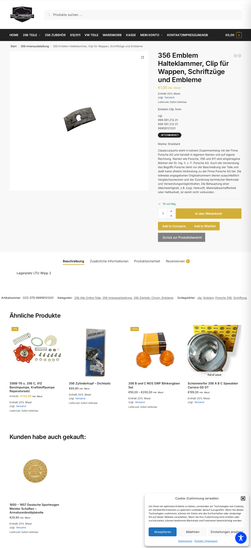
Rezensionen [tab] (177, 261)
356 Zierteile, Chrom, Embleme (153, 297)
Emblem (208, 297)
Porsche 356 (223, 297)
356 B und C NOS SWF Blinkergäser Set (154, 385)
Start (13, 46)
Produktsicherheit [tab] (147, 261)
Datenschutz (185, 540)
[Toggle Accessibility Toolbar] (241, 538)
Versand (169, 97)
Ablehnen (192, 532)
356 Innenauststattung (35, 46)
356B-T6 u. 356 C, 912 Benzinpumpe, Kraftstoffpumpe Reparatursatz (32, 387)
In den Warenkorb (208, 214)
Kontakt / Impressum (206, 540)
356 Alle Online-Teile (87, 297)
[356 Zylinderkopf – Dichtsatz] (95, 351)
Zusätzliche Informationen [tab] (109, 261)
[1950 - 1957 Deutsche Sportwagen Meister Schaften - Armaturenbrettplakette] (236, 56)
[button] (243, 498)
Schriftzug (240, 297)
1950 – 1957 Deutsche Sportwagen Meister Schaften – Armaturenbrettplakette (34, 508)
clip (199, 297)
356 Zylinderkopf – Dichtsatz (90, 383)
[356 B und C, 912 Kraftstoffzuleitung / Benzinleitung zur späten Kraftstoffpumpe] (239, 56)
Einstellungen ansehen (227, 532)
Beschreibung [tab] (73, 261)
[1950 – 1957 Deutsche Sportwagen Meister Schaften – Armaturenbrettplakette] (36, 473)
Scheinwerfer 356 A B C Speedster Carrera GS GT (213, 385)
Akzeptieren (162, 532)
